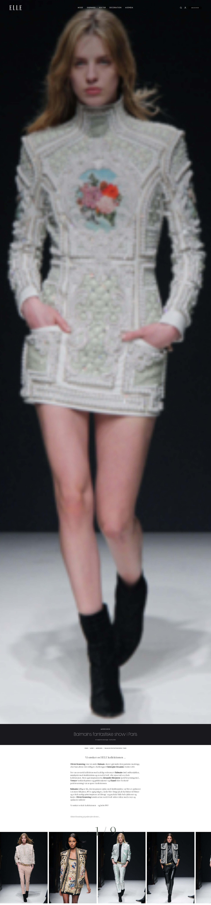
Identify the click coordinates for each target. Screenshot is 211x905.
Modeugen (105, 729)
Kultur (102, 7)
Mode (80, 7)
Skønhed (91, 7)
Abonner (195, 7)
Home (86, 748)
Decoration (116, 7)
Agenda (129, 7)
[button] (123, 831)
